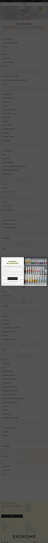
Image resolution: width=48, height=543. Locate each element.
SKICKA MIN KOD (12, 278)
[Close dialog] (45, 258)
